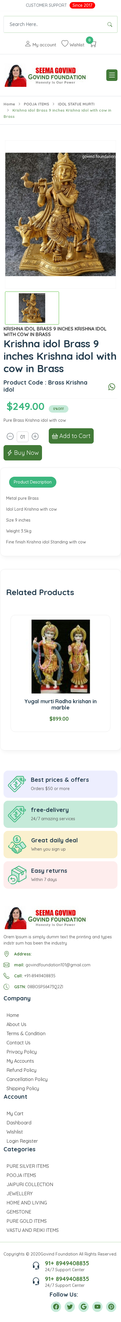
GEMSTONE (18, 1212)
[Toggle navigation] (111, 75)
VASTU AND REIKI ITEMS (32, 1230)
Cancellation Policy (27, 1079)
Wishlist (14, 1132)
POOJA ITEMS (36, 104)
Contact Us (18, 1043)
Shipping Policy (22, 1088)
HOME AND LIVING (26, 1203)
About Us (16, 1024)
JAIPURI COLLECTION (29, 1184)
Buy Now (26, 452)
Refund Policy (21, 1070)
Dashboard (18, 1123)
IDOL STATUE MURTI (76, 104)
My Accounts (20, 1061)
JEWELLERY (19, 1193)
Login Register (22, 1141)
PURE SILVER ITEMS (27, 1166)
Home (9, 104)
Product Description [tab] (33, 482)
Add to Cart (74, 435)
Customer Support (46, 5)
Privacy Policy (21, 1052)
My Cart (14, 1113)
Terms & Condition (26, 1033)
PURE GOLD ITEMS (26, 1221)
